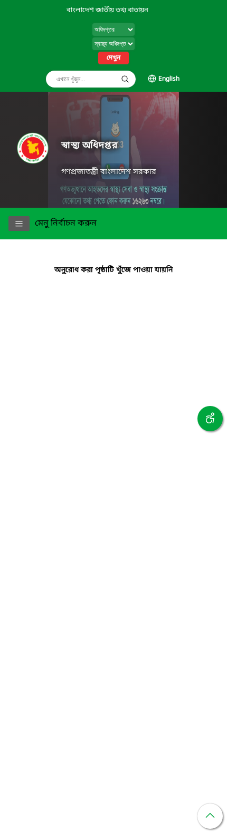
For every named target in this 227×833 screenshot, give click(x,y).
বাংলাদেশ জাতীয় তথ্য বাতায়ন (107, 10)
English (168, 79)
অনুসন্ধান (125, 79)
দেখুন (113, 58)
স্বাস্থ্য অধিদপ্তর (89, 146)
